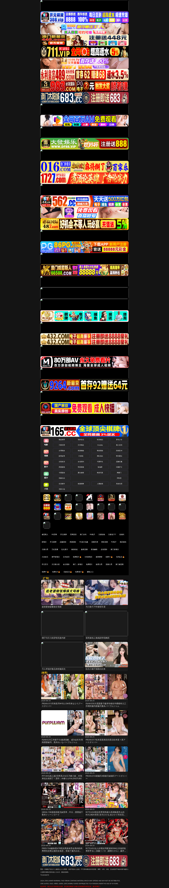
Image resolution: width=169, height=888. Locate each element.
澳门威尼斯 (120, 564)
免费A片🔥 (56, 572)
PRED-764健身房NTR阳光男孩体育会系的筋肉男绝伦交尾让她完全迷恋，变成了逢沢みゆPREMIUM (62, 851)
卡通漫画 (62, 473)
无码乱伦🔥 (120, 557)
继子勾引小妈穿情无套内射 (54, 638)
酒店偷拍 (123, 542)
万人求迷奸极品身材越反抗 (54, 669)
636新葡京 (88, 557)
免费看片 (89, 564)
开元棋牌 (63, 534)
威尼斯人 (45, 534)
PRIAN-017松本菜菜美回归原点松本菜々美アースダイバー (105, 741)
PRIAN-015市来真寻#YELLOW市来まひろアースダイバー (62, 704)
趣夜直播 (84, 549)
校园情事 (81, 484)
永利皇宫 (66, 557)
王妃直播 (55, 549)
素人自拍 (119, 445)
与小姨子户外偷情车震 (95, 606)
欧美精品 (100, 439)
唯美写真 (100, 473)
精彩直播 (104, 542)
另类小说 (62, 489)
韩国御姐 (81, 451)
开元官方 (45, 564)
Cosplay (100, 445)
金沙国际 (66, 564)
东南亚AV (119, 451)
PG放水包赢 (83, 542)
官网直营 (73, 534)
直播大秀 (109, 564)
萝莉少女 (119, 439)
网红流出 (100, 456)
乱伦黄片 (64, 549)
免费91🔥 (45, 572)
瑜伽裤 (100, 467)
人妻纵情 (100, 484)
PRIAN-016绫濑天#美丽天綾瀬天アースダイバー (106, 777)
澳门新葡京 (115, 549)
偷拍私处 (74, 549)
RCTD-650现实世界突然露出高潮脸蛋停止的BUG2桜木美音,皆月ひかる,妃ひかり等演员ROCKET (105, 814)
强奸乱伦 (81, 439)
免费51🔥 (109, 557)
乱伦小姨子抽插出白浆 (95, 669)
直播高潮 (94, 542)
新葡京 (44, 542)
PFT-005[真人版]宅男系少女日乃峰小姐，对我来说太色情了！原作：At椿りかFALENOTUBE (62, 777)
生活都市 (62, 484)
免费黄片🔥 (79, 572)
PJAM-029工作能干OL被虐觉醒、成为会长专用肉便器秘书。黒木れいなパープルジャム (62, 741)
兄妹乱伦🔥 (67, 572)
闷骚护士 (119, 467)
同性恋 (119, 478)
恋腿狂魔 (119, 462)
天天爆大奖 (56, 564)
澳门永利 (83, 534)
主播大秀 (45, 549)
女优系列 (81, 462)
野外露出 (119, 456)
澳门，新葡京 (78, 564)
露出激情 (81, 473)
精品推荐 (62, 439)
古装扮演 (62, 462)
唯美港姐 (100, 451)
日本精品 (81, 445)
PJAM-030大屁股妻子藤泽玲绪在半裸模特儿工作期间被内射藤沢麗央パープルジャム (106, 704)
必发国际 (104, 549)
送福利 (121, 534)
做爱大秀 (99, 564)
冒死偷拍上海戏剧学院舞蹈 (97, 638)
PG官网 (54, 534)
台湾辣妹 (62, 451)
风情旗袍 (62, 467)
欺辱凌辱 (62, 456)
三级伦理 (62, 445)
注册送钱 (102, 534)
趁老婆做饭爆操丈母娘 (52, 606)
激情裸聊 (99, 557)
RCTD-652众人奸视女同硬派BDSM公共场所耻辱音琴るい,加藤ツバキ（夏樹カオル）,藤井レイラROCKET (106, 851)
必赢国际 (63, 542)
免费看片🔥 (77, 557)
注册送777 (112, 534)
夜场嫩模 (94, 549)
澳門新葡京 (56, 557)
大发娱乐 (45, 557)
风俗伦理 (119, 484)
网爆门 (119, 473)
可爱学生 (100, 462)
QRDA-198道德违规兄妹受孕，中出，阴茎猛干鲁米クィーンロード (62, 813)
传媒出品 (62, 478)
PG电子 (92, 534)
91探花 (81, 456)
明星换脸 (81, 467)
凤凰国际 (73, 542)
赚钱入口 (90, 572)
